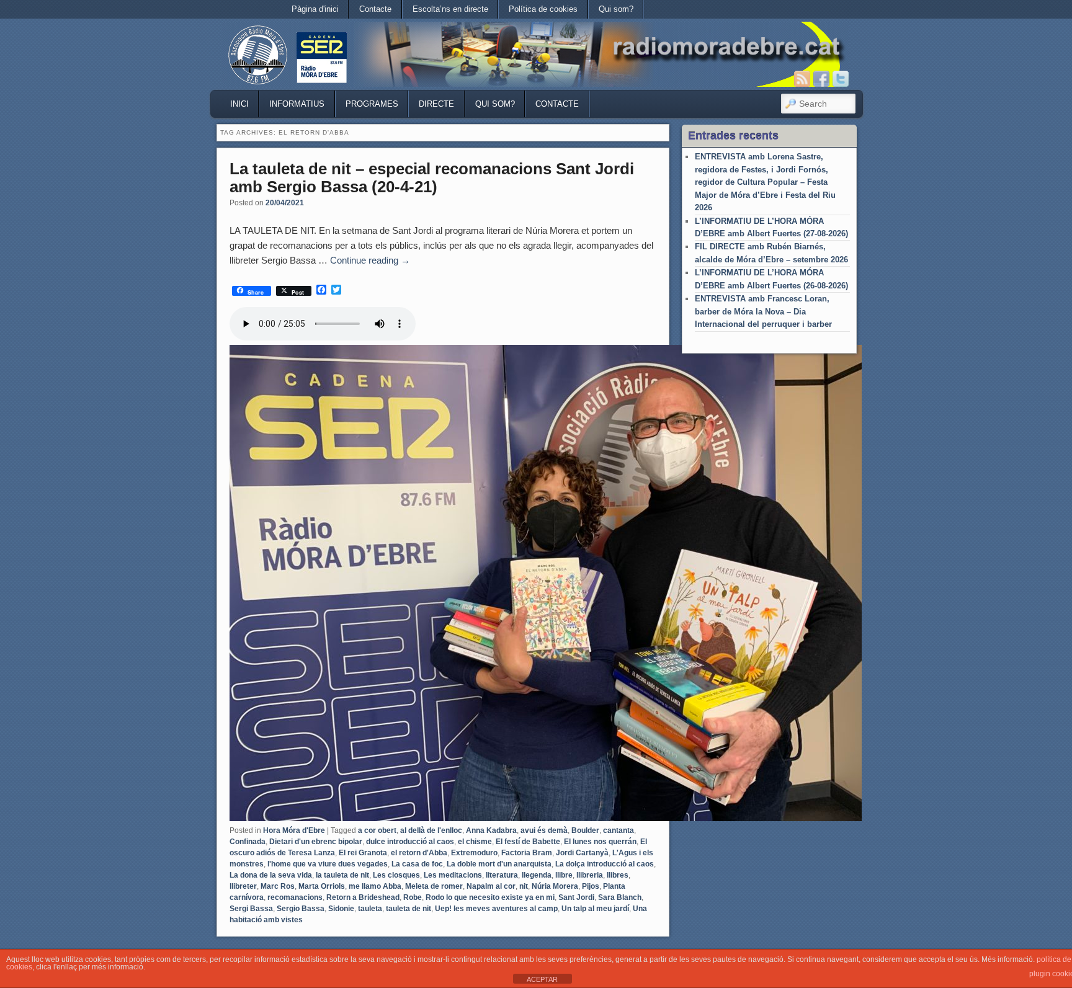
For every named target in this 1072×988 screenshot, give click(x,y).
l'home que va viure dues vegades (327, 864)
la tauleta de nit (342, 875)
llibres (617, 875)
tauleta (370, 908)
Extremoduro (474, 852)
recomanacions (295, 897)
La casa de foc (417, 864)
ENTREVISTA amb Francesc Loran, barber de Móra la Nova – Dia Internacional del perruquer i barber (763, 311)
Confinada (248, 841)
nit (523, 886)
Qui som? (616, 9)
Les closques (396, 875)
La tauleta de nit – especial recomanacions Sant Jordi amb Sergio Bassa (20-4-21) (432, 177)
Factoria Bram (526, 852)
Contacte (375, 9)
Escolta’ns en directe (450, 9)
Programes (372, 104)
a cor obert (377, 830)
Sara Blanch (619, 897)
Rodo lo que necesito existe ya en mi (490, 897)
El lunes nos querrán (600, 841)
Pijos (590, 886)
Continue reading (370, 260)
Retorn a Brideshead (363, 897)
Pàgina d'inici (315, 9)
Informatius (296, 104)
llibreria (589, 875)
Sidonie (341, 908)
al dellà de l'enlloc (431, 830)
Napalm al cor (491, 886)
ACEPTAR (542, 979)
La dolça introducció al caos (604, 864)
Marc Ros (278, 886)
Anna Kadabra (491, 830)
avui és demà (544, 830)
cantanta (618, 830)
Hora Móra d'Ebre (294, 830)
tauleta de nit (408, 908)
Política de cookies (543, 9)
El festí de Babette (528, 841)
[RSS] (802, 79)
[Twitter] (841, 79)
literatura (502, 875)
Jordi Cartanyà (582, 852)
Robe (412, 897)
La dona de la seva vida (271, 875)
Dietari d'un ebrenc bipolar (315, 841)
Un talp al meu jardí (595, 908)
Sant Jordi (576, 897)
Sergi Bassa (251, 908)
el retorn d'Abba (419, 852)
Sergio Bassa (300, 908)
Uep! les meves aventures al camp (496, 908)
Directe (436, 104)
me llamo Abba (375, 886)
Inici (239, 104)
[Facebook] (821, 79)
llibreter (243, 886)
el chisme (475, 841)
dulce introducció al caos (410, 841)
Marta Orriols (321, 886)
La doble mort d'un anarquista (499, 864)
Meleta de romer (434, 886)
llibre (564, 875)
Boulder (585, 830)
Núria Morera (555, 886)
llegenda (537, 875)
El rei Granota (363, 852)
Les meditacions (453, 875)
